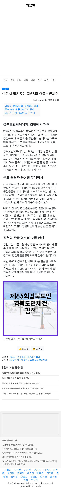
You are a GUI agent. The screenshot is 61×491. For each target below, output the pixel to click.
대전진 (40, 473)
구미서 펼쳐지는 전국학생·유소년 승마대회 (21, 383)
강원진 (20, 473)
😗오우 (37, 348)
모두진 (34, 480)
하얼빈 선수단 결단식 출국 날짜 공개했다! (29, 360)
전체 (6, 80)
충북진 (43, 476)
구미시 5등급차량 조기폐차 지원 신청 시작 (19, 448)
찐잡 (25, 480)
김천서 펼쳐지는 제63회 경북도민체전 (17, 444)
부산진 (17, 469)
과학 (26, 80)
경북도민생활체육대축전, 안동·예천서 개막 (21, 373)
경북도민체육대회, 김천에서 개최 (22, 105)
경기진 (27, 469)
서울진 (7, 469)
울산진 (11, 473)
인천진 (37, 469)
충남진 (24, 476)
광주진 (14, 476)
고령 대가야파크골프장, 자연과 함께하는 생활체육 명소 (26, 393)
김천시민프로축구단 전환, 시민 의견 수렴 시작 (22, 388)
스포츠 (5, 89)
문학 (12, 80)
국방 (53, 80)
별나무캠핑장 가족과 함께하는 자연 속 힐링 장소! (22, 453)
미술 (33, 80)
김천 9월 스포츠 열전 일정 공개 (16, 378)
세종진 (30, 473)
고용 (46, 80)
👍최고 (23, 348)
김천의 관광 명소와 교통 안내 (20, 112)
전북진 (50, 473)
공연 (40, 80)
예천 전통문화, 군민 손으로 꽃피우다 (17, 457)
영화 (19, 80)
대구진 (47, 469)
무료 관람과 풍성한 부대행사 (19, 109)
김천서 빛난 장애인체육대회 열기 (25, 357)
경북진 (53, 476)
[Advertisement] (30, 43)
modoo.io (36, 486)
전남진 (33, 476)
